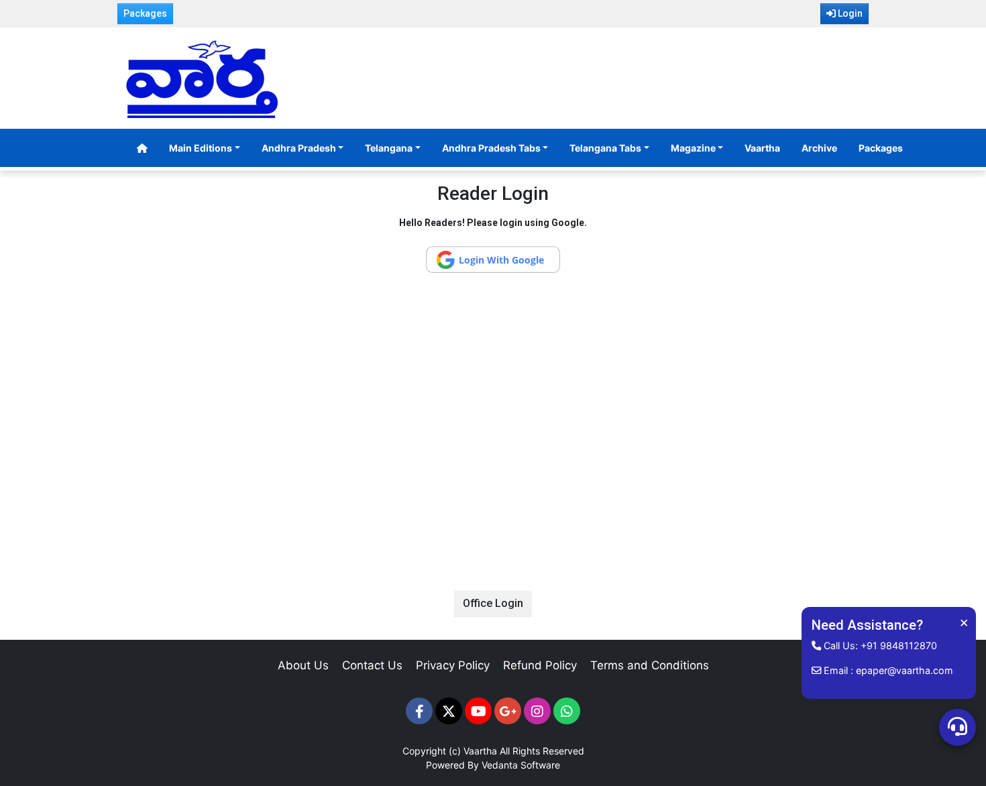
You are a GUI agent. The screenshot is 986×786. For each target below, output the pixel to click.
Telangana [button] (389, 148)
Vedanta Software (521, 765)
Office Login (493, 603)
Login (849, 13)
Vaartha (762, 148)
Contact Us (372, 665)
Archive (819, 148)
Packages (145, 13)
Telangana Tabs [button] (605, 148)
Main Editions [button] (200, 148)
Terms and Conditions (649, 665)
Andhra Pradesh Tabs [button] (491, 148)
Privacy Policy (453, 665)
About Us (303, 665)
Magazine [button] (693, 148)
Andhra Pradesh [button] (299, 148)
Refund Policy (540, 665)
